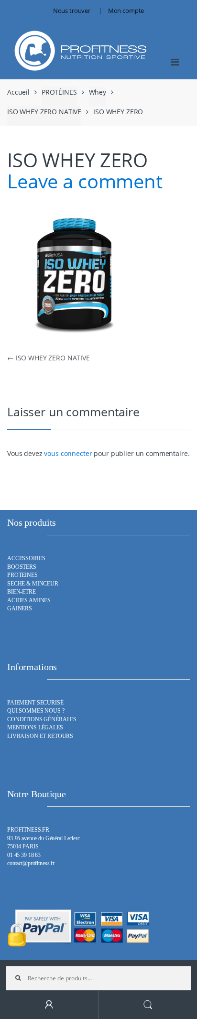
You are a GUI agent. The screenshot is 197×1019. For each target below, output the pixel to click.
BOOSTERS (21, 567)
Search (147, 1005)
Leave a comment (85, 181)
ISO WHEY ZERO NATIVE (44, 111)
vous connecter (68, 453)
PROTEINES (22, 575)
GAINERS (19, 609)
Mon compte (126, 10)
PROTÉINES (59, 92)
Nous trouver (71, 10)
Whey (97, 92)
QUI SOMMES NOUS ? (36, 711)
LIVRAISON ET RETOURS (40, 736)
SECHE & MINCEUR (32, 584)
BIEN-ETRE (21, 592)
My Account (49, 1005)
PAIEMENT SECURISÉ (35, 703)
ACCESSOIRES (26, 558)
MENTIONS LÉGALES (35, 728)
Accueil (18, 92)
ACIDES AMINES (29, 600)
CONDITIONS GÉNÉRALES (42, 719)
